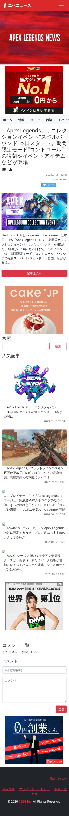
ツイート (52, 184)
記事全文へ (34, 273)
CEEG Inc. (25, 801)
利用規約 (8, 789)
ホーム (7, 120)
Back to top (58, 778)
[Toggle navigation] (61, 5)
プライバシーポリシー (34, 789)
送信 (61, 709)
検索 (58, 346)
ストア (35, 120)
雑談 (49, 120)
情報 (21, 120)
